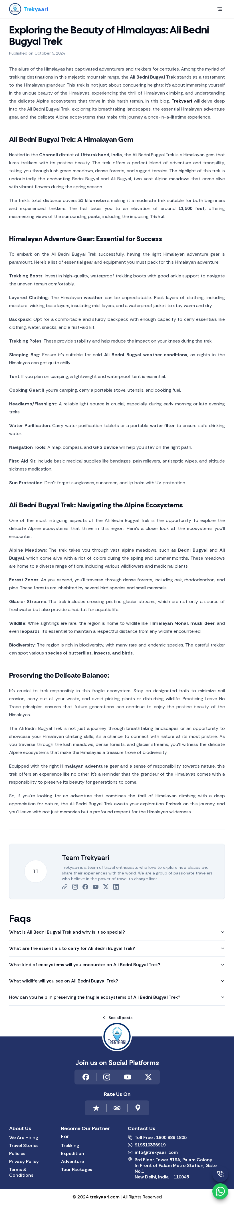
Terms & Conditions (21, 1172)
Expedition (72, 1153)
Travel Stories (24, 1145)
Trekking (70, 1145)
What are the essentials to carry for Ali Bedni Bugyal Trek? (72, 948)
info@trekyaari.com (156, 1152)
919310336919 (150, 1145)
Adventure (72, 1161)
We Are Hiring (23, 1137)
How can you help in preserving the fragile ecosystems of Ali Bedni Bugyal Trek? (94, 997)
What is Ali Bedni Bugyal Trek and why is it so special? (67, 932)
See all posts (120, 1017)
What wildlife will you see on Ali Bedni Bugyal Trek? (63, 981)
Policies (17, 1153)
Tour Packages (76, 1169)
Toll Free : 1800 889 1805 (161, 1137)
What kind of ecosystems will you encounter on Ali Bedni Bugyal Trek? (84, 965)
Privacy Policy (24, 1161)
